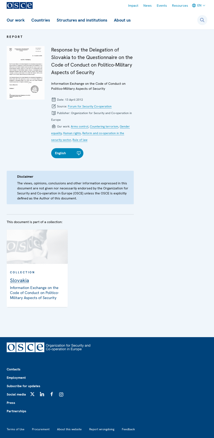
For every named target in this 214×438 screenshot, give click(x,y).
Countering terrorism (104, 126)
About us (122, 20)
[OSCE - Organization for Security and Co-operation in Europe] (20, 5)
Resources (180, 5)
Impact (133, 5)
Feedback (128, 429)
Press (11, 403)
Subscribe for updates (23, 386)
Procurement (41, 429)
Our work (16, 20)
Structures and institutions (82, 20)
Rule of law (80, 140)
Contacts (13, 369)
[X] (32, 394)
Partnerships (16, 411)
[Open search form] (202, 20)
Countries (40, 20)
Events (162, 5)
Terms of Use (15, 429)
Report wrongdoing (101, 429)
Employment (16, 377)
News (147, 5)
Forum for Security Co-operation (90, 106)
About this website (69, 429)
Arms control (79, 126)
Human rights (72, 133)
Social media (16, 394)
